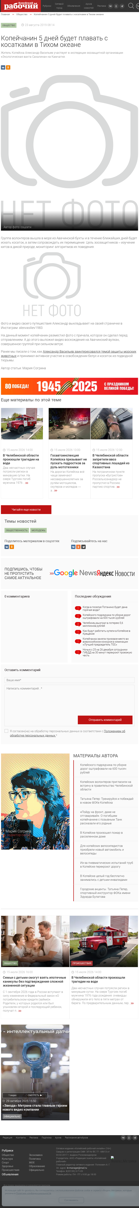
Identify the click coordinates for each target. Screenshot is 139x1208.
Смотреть (33, 1095)
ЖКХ (32, 1162)
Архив (58, 1137)
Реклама (101, 6)
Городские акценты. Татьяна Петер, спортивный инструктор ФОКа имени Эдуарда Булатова (105, 892)
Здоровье (7, 1166)
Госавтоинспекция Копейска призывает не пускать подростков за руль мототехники (68, 461)
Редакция (7, 1137)
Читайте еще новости (26, 509)
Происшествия (10, 1170)
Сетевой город (59, 6)
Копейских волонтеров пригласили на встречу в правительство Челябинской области (106, 785)
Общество (8, 1155)
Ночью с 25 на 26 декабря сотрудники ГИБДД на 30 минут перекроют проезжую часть (107, 652)
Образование (37, 1166)
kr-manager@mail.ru (77, 1168)
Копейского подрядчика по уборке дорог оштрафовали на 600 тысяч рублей (107, 616)
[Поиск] (131, 6)
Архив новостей (89, 6)
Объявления (73, 6)
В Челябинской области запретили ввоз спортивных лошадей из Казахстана (110, 461)
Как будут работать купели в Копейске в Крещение (106, 632)
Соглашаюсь (71, 1200)
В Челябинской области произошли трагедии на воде (21, 459)
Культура (7, 1158)
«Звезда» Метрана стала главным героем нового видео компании (35, 1107)
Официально (36, 1170)
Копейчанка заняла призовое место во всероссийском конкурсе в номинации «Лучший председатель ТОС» (106, 641)
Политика (35, 1158)
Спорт (5, 1162)
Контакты (21, 1137)
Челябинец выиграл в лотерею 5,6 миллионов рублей (103, 624)
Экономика (36, 1155)
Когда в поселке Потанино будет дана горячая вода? (105, 608)
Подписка (46, 1137)
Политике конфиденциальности (33, 1193)
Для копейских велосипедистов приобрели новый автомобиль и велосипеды (102, 849)
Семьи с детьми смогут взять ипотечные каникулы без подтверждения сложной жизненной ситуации (34, 981)
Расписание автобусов (76, 1137)
